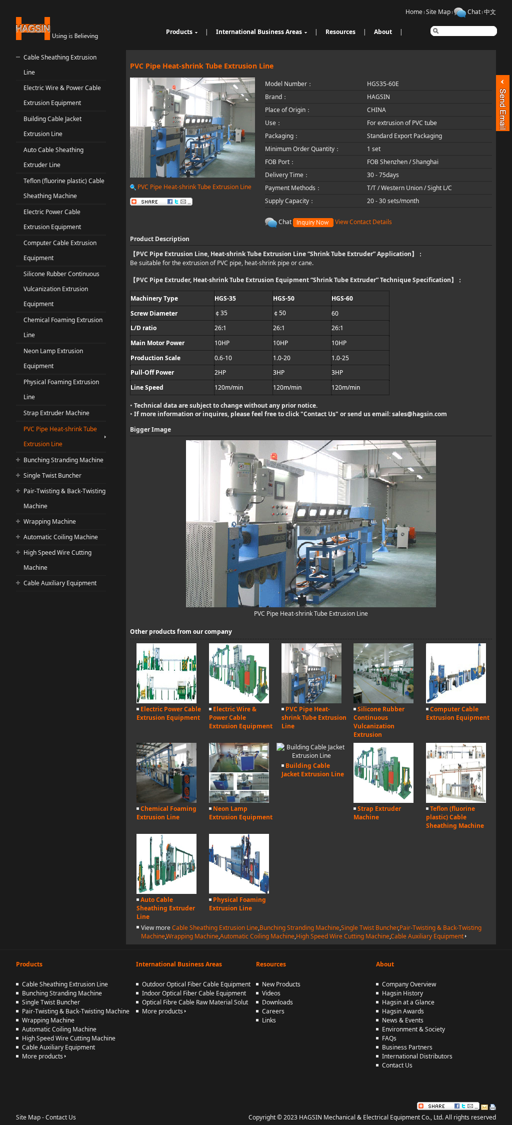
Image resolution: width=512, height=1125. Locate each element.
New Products (281, 984)
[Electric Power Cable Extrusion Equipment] (166, 701)
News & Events (403, 1020)
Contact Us (320, 414)
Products (179, 32)
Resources (341, 32)
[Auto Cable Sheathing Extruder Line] (166, 891)
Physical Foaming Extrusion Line (237, 903)
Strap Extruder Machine (57, 413)
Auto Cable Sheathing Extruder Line (165, 908)
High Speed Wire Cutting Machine (343, 936)
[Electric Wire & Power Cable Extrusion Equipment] (239, 701)
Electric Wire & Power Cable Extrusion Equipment (240, 717)
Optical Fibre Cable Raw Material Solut (195, 1002)
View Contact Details (363, 222)
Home (414, 12)
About (383, 32)
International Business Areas (259, 32)
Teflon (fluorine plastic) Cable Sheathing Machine (455, 817)
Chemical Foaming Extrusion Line (166, 812)
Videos (271, 993)
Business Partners (407, 1047)
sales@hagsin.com (419, 414)
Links (269, 1020)
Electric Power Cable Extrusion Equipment (168, 713)
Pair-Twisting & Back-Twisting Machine (76, 1011)
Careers (273, 1011)
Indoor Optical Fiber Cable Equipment (194, 993)
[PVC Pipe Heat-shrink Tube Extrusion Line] (312, 701)
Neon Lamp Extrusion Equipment (240, 812)
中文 (490, 12)
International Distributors (417, 1056)
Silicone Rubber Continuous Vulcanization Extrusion (379, 722)
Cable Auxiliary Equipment (60, 583)
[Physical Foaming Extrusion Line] (239, 891)
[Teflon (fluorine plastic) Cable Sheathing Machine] (456, 800)
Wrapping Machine (50, 521)
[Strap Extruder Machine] (384, 800)
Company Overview (409, 984)
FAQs (389, 1038)
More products (43, 1056)
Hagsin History (402, 993)
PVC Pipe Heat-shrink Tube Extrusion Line (194, 187)
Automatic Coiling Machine (61, 537)
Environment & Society (413, 1029)
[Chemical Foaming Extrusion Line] (166, 800)
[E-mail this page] (484, 1105)
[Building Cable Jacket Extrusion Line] (311, 755)
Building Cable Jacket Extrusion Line (313, 769)
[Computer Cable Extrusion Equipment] (456, 701)
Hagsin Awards (403, 1011)
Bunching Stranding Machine (64, 460)
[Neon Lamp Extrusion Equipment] (239, 800)
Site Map (438, 12)
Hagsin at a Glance (408, 1002)
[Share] (448, 1105)
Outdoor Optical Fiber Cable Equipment (196, 984)
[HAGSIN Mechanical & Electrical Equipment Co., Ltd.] (58, 38)
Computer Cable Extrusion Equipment (458, 713)
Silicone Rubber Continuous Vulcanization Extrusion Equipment (62, 289)
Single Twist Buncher (53, 475)
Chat (474, 12)
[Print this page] (493, 1105)
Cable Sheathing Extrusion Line (215, 927)
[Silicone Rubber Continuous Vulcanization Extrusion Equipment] (384, 701)
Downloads (277, 1002)
